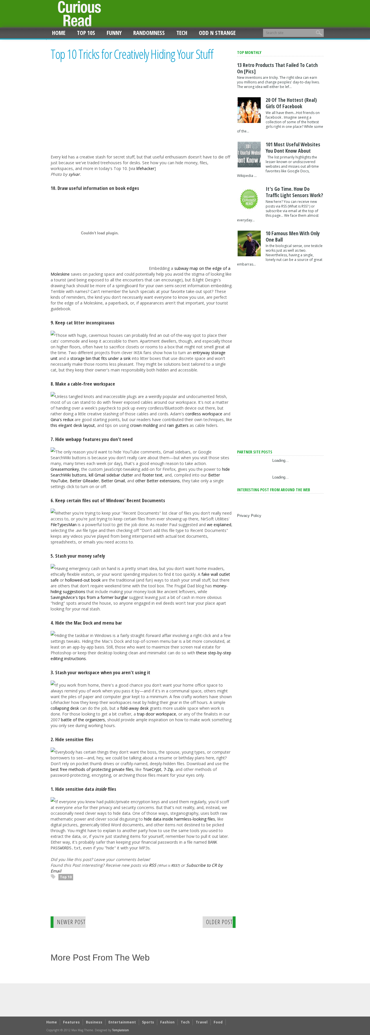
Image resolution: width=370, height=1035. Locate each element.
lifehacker (145, 168)
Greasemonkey (65, 469)
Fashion (167, 1022)
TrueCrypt (152, 769)
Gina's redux (62, 419)
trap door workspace (156, 714)
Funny (114, 33)
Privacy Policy (249, 515)
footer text (152, 475)
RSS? (175, 865)
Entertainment (122, 1022)
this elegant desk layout (73, 425)
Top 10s (86, 33)
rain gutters (177, 425)
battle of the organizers (83, 719)
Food (218, 1022)
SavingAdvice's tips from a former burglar (89, 597)
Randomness (149, 33)
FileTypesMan (64, 524)
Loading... (280, 460)
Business (94, 1022)
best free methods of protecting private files (92, 769)
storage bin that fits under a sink (100, 358)
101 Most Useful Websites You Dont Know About (293, 147)
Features (71, 1022)
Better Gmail (113, 480)
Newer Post (71, 922)
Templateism (120, 1030)
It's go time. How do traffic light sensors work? (294, 192)
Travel (202, 1022)
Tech (181, 33)
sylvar (74, 174)
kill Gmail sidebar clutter (111, 475)
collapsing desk (65, 708)
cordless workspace (203, 413)
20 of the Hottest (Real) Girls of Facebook (291, 103)
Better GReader (84, 480)
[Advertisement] (99, 112)
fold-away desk (134, 708)
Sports (148, 1022)
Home (58, 33)
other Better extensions (157, 480)
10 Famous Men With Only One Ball (293, 236)
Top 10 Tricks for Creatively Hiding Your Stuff (132, 54)
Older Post (219, 922)
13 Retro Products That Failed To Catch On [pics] (277, 68)
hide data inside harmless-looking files (179, 819)
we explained (219, 524)
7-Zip (168, 769)
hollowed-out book (83, 580)
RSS (152, 865)
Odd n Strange (217, 33)
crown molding (144, 425)
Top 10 (66, 877)
